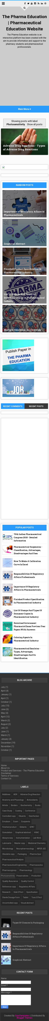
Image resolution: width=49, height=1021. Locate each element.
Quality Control (27, 881)
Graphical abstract (23, 832)
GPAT (32, 827)
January (4, 694)
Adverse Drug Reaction (30, 794)
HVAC (36, 832)
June (3, 709)
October (5, 702)
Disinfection (34, 816)
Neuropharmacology (25, 849)
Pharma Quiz (35, 854)
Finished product (9, 827)
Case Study (7, 811)
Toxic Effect (36, 897)
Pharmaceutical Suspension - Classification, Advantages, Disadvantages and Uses (28, 550)
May (3, 713)
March (4, 720)
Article (5, 805)
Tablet (25, 897)
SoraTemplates (22, 1016)
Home (4, 765)
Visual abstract (27, 903)
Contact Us (6, 778)
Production (36, 876)
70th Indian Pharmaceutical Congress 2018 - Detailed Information (28, 537)
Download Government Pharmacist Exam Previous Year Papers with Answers (29, 626)
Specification (32, 892)
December (6, 742)
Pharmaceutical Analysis (13, 859)
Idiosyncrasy (7, 838)
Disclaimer (6, 773)
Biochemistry (26, 805)
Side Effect (18, 892)
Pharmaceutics (36, 865)
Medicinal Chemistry (37, 843)
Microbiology (7, 849)
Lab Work (37, 838)
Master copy (19, 843)
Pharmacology (26, 870)
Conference (30, 811)
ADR (15, 794)
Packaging (22, 854)
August (4, 724)
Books (37, 805)
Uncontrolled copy (10, 903)
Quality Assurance (10, 881)
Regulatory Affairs (27, 887)
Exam (15, 821)
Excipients (25, 821)
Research (6, 892)
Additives (6, 794)
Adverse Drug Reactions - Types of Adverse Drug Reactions (24, 147)
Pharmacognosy (9, 870)
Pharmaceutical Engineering (14, 865)
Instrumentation (23, 838)
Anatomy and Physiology (13, 800)
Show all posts (34, 124)
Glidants (23, 827)
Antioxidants (32, 800)
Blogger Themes (24, 1018)
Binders (14, 805)
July (3, 687)
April (3, 690)
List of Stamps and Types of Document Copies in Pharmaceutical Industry (28, 613)
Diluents (22, 816)
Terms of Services (10, 776)
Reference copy (9, 887)
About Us (5, 768)
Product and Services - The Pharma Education (22, 770)
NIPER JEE (41, 849)
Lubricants (6, 843)
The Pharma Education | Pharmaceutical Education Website (24, 22)
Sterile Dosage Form (11, 897)
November (6, 746)
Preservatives (22, 876)
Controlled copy (9, 816)
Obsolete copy (8, 854)
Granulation (7, 832)
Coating (18, 811)
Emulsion (6, 821)
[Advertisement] (24, 77)
